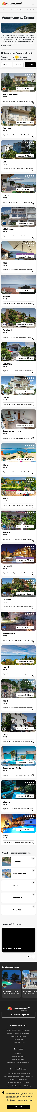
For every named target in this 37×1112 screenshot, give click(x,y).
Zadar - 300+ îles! (18, 1043)
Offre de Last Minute (18, 1059)
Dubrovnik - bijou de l (18, 1036)
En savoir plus (6, 46)
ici (17, 1097)
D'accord (18, 1107)
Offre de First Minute (18, 1056)
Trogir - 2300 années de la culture (18, 1030)
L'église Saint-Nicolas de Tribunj (18, 1083)
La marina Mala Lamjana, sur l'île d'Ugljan (18, 1086)
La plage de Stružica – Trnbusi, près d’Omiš (18, 1076)
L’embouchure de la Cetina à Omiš (18, 1073)
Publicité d (18, 1053)
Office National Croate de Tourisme (18, 1063)
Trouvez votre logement (20, 1015)
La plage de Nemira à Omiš (18, 1079)
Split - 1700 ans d (18, 1039)
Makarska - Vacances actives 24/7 (18, 1033)
